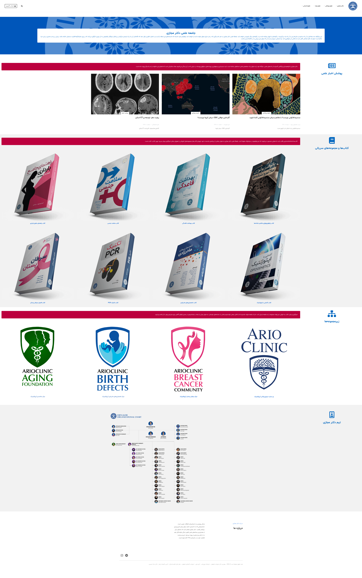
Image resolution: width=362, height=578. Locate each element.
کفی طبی (197, 564)
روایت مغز (125, 113)
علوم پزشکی (328, 6)
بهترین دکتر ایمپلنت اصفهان (218, 564)
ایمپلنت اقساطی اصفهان (188, 564)
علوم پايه (317, 6)
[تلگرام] (126, 555)
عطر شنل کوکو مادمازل (175, 564)
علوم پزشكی (266, 113)
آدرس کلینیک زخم (163, 564)
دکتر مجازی (340, 6)
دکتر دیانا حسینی (153, 564)
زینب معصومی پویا (295, 124)
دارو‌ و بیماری (195, 113)
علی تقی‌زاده (227, 124)
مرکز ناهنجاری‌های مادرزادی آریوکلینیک (113, 397)
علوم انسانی (306, 6)
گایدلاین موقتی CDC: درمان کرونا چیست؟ (214, 117)
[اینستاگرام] (122, 555)
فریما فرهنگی (155, 124)
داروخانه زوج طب (205, 564)
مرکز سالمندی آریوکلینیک (37, 397)
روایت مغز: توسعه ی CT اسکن (147, 117)
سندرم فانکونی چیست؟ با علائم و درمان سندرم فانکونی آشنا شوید (275, 117)
